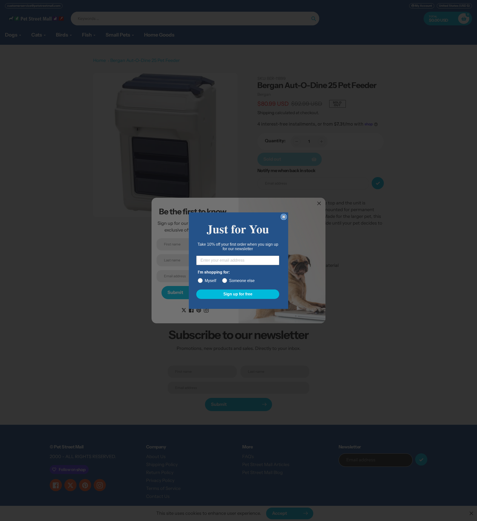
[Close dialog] (283, 216)
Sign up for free (237, 294)
